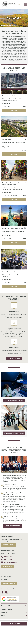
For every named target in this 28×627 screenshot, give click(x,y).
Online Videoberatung (10, 562)
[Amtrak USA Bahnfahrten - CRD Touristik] (8, 6)
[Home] (2, 25)
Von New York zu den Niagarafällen (12, 228)
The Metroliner (6, 139)
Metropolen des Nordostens (10, 96)
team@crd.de (8, 559)
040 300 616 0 (8, 556)
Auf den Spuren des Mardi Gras (11, 272)
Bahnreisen (6, 25)
